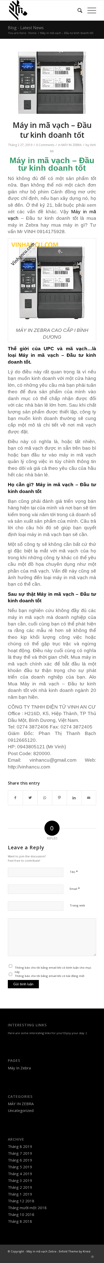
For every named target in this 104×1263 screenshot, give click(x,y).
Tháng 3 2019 (20, 1180)
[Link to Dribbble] (92, 1256)
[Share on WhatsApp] (45, 798)
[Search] (77, 10)
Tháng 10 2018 (21, 1214)
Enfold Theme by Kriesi (74, 1251)
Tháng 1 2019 (20, 1194)
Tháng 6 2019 (20, 1160)
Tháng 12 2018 (21, 1200)
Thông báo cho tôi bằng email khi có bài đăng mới (49, 976)
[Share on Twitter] (30, 798)
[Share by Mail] (89, 798)
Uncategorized (21, 1110)
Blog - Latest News (26, 27)
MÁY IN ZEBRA (71, 145)
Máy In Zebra (19, 1067)
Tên (74, 871)
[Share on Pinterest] (59, 798)
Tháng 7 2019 (20, 1153)
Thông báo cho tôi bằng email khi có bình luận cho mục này (53, 970)
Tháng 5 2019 (20, 1166)
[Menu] (89, 10)
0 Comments (45, 145)
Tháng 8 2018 (20, 1221)
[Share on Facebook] (15, 798)
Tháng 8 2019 (20, 1146)
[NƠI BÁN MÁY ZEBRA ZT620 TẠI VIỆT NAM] (52, 83)
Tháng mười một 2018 (27, 1207)
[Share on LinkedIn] (74, 798)
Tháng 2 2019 (20, 1187)
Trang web (77, 905)
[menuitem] (77, 10)
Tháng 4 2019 (20, 1173)
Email (75, 888)
